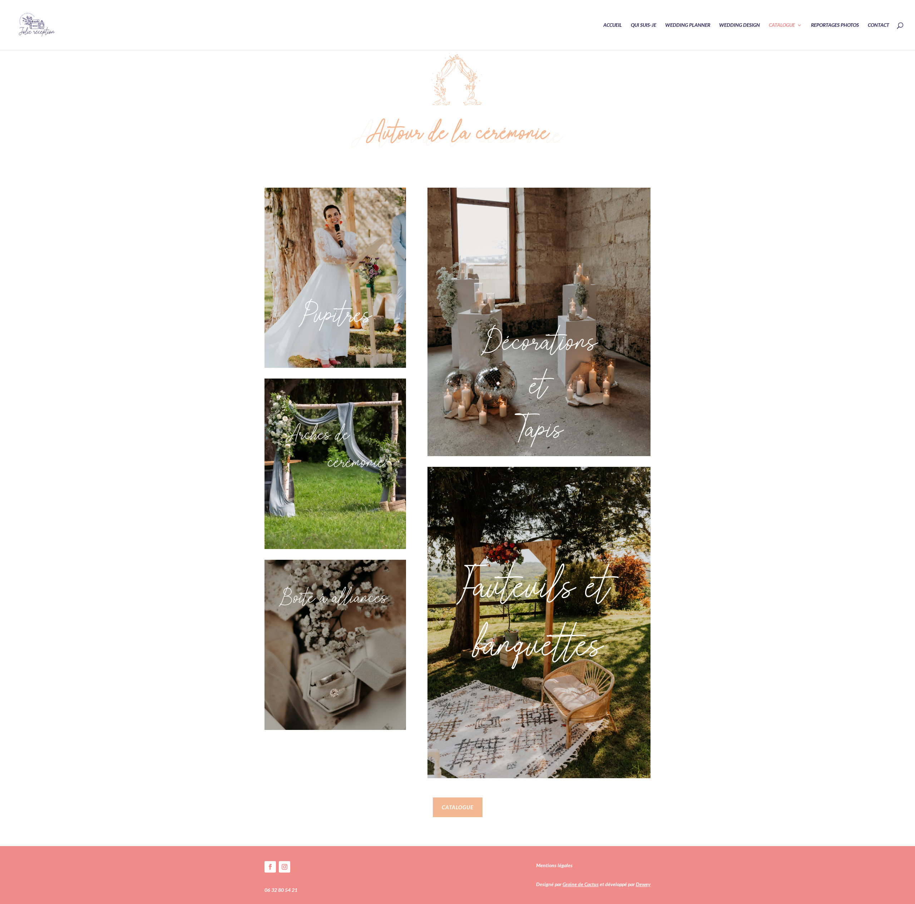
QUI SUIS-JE (643, 25)
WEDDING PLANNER (687, 25)
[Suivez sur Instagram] (284, 867)
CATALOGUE (782, 25)
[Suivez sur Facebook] (270, 867)
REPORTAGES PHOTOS (835, 25)
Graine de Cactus (581, 884)
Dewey (643, 884)
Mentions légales (554, 865)
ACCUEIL (612, 25)
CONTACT (878, 25)
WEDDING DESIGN (739, 25)
